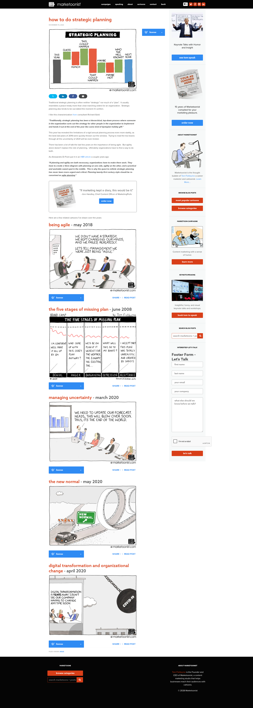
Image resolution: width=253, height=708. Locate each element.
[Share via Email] (83, 96)
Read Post (129, 297)
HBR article (86, 157)
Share (116, 297)
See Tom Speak (187, 57)
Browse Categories (187, 208)
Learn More (187, 261)
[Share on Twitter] (53, 96)
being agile (71, 224)
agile (62, 651)
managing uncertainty (84, 397)
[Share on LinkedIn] (63, 96)
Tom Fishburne (188, 176)
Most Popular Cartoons (187, 200)
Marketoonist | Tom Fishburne (65, 4)
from (75, 114)
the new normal (75, 481)
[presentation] (192, 441)
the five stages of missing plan (90, 309)
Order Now (106, 201)
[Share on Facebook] (73, 96)
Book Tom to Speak (187, 315)
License (59, 297)
